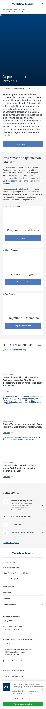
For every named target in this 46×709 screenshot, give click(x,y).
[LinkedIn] (12, 661)
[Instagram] (8, 661)
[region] (23, 695)
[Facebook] (3, 661)
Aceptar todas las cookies (23, 704)
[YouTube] (21, 661)
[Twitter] (17, 661)
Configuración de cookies (23, 699)
